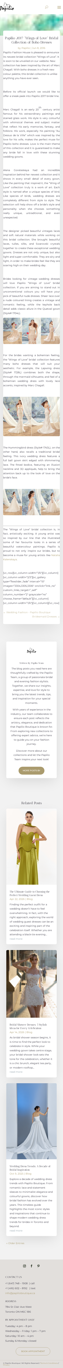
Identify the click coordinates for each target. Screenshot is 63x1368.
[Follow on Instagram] (24, 1266)
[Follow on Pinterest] (38, 1266)
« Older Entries (15, 1243)
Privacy (6, 1365)
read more (16, 938)
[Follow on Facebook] (31, 1266)
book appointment (33, 1351)
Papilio (26, 48)
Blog (30, 899)
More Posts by (31, 770)
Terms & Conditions (49, 1363)
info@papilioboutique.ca (20, 1293)
